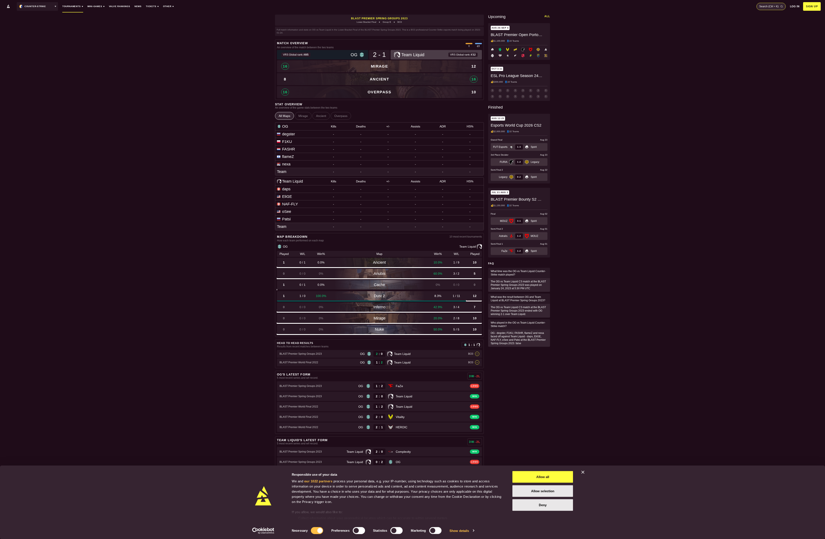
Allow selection (543, 491)
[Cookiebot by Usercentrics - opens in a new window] (263, 530)
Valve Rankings (119, 6)
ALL (547, 16)
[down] (477, 354)
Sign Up (812, 6)
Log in (795, 6)
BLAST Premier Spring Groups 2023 (379, 18)
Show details (459, 530)
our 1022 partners (318, 481)
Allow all (542, 477)
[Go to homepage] (8, 6)
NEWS (138, 6)
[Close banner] (582, 472)
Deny (543, 505)
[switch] (359, 530)
